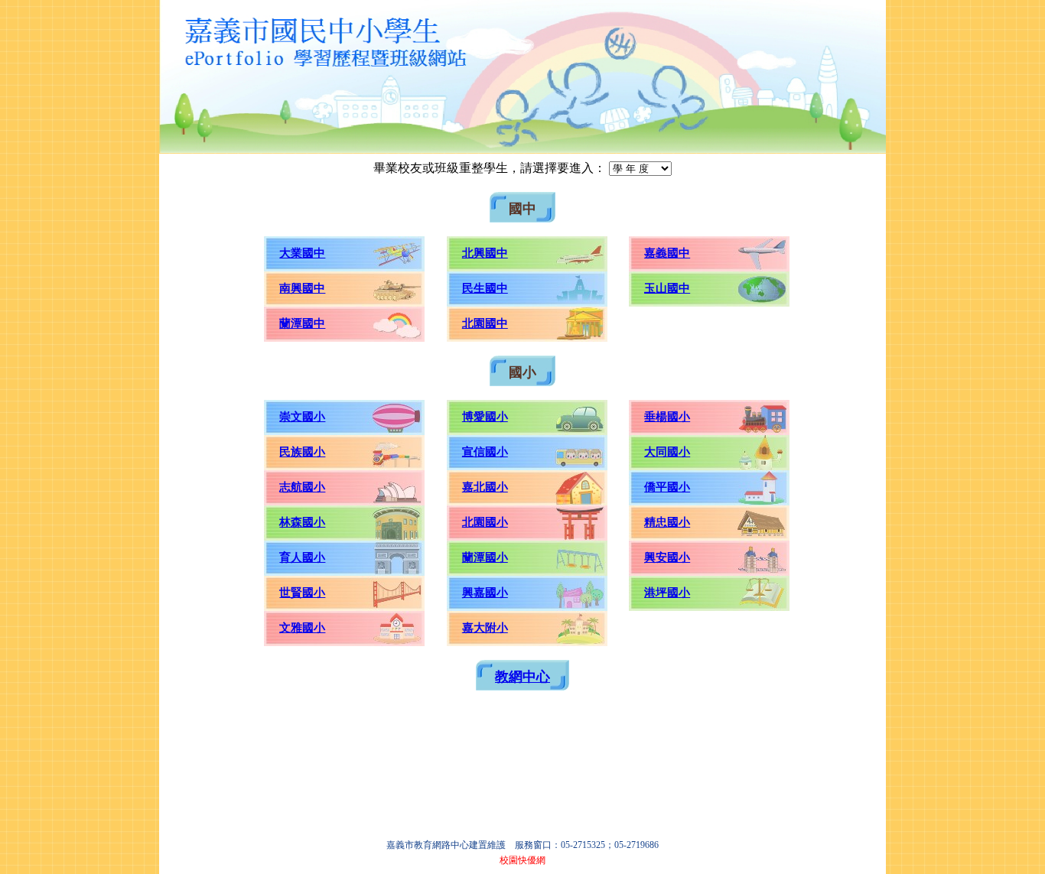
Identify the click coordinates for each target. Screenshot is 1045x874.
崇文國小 (302, 417)
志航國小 (302, 487)
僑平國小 (667, 487)
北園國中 (485, 323)
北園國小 (485, 522)
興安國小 (667, 557)
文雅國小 (302, 628)
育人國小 (302, 557)
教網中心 (522, 676)
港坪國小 (667, 592)
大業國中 (302, 253)
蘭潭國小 (485, 557)
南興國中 (302, 288)
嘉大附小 (485, 628)
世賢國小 (302, 592)
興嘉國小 (485, 592)
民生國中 (485, 288)
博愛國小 (485, 417)
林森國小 (302, 522)
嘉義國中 (667, 253)
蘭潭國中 (302, 323)
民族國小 (302, 452)
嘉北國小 (485, 487)
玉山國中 (667, 288)
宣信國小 (485, 452)
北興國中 (485, 253)
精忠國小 (667, 522)
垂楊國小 (667, 417)
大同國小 (667, 452)
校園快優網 (522, 860)
